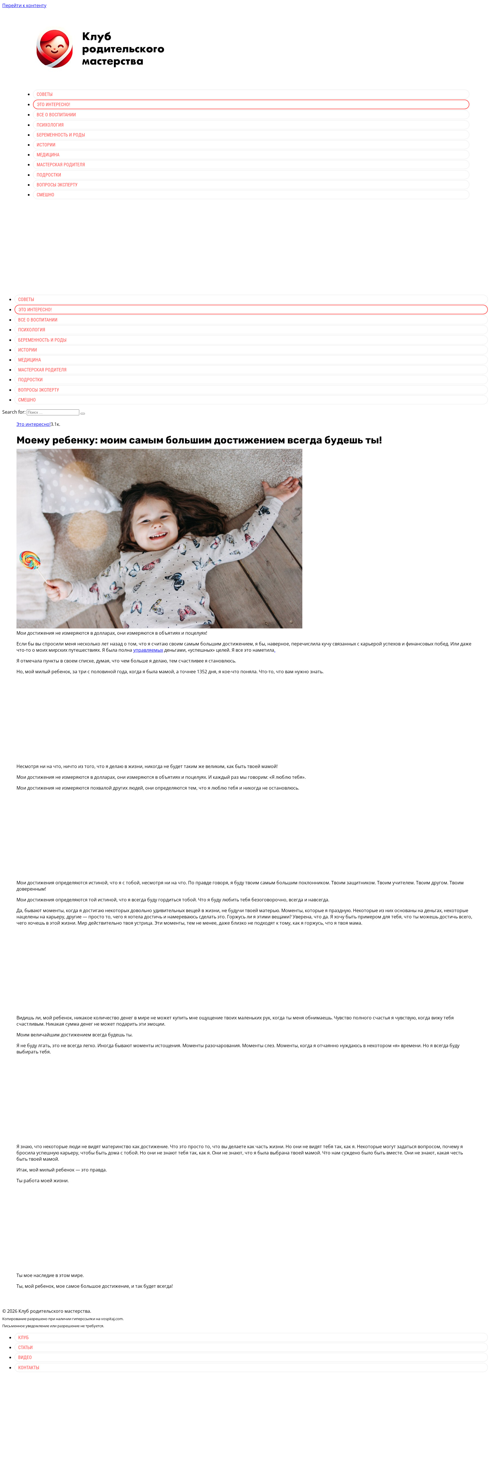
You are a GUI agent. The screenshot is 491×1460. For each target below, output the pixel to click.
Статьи (25, 1347)
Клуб (23, 1337)
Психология (50, 125)
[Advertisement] (245, 250)
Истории (46, 145)
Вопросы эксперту (57, 185)
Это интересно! (53, 104)
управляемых (148, 650)
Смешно (45, 194)
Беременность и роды (61, 135)
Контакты (28, 1367)
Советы (45, 94)
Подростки (49, 175)
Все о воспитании (56, 114)
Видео (25, 1357)
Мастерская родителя (61, 164)
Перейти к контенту (24, 5)
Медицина (48, 154)
